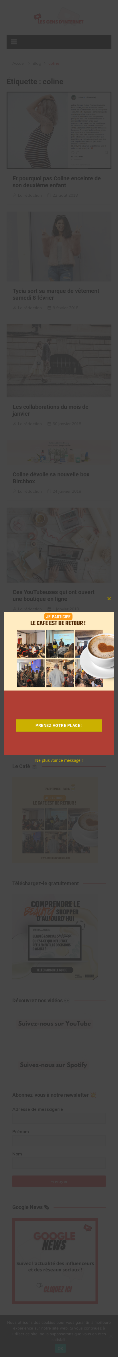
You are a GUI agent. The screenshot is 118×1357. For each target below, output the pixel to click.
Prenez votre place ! (59, 725)
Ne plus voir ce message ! (59, 760)
